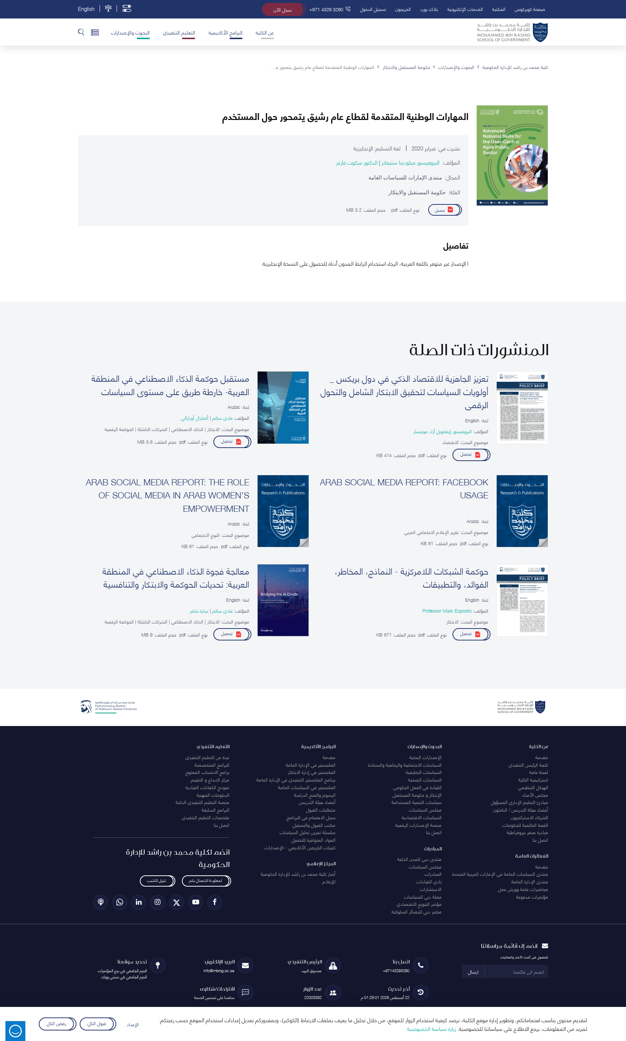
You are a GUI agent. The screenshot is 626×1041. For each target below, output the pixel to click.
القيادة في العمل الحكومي (417, 787)
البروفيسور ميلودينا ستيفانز (409, 162)
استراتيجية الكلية (533, 779)
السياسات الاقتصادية (422, 817)
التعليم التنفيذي (179, 32)
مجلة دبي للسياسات (423, 896)
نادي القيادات (429, 881)
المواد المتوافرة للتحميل (313, 839)
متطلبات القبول (320, 809)
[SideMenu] (95, 32)
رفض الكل (56, 1023)
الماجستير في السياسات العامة (306, 787)
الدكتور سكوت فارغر (356, 162)
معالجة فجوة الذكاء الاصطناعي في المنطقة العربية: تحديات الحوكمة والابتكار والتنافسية (176, 577)
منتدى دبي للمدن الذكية (419, 858)
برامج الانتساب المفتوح (207, 771)
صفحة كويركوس (530, 8)
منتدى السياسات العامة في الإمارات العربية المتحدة (500, 873)
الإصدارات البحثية (425, 756)
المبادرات (433, 873)
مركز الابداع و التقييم (210, 779)
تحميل (440, 209)
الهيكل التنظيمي (533, 787)
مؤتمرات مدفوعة (532, 896)
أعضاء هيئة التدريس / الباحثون (520, 809)
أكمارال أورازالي (194, 417)
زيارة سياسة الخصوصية (431, 1028)
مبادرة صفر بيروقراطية (527, 832)
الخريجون (403, 8)
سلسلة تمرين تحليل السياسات (307, 832)
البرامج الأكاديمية (225, 32)
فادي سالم (222, 417)
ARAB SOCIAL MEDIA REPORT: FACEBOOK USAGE (404, 488)
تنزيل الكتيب (156, 880)
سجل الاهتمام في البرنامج (311, 817)
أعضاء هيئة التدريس (317, 801)
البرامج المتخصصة (212, 764)
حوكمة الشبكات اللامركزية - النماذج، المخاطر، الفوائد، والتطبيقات (411, 577)
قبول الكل (97, 1023)
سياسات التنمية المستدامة (417, 801)
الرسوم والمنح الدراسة (314, 794)
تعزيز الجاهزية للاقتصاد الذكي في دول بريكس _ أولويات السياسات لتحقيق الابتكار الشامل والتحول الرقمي (404, 391)
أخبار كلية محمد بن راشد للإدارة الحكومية (298, 873)
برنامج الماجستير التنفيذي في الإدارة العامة (295, 779)
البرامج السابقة (215, 809)
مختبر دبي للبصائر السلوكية (417, 911)
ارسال (473, 971)
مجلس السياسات (425, 809)
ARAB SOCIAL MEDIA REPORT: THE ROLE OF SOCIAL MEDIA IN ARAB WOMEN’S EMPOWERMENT (167, 495)
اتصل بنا (540, 839)
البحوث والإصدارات (130, 32)
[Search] (81, 32)
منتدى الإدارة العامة (530, 881)
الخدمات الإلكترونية (465, 8)
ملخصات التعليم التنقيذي (205, 817)
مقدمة (541, 756)
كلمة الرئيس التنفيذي (528, 764)
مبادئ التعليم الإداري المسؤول (519, 801)
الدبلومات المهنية (213, 794)
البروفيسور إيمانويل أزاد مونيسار (442, 431)
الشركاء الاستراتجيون (529, 817)
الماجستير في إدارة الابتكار (311, 771)
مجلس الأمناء (535, 794)
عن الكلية (265, 32)
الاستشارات (431, 888)
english (86, 8)
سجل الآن (283, 9)
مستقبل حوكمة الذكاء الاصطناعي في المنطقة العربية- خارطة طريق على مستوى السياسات (170, 384)
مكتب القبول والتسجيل (314, 824)
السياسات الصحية (425, 779)
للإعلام (328, 881)
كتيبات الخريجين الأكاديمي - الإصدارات (299, 847)
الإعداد (133, 1024)
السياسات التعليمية (424, 771)
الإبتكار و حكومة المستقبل (417, 794)
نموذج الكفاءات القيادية (207, 787)
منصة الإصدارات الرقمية (418, 824)
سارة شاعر (199, 610)
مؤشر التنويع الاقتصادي (419, 903)
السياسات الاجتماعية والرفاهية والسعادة (405, 764)
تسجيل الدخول (373, 8)
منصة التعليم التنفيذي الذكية (202, 801)
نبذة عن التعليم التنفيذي (207, 756)
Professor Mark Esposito (447, 610)
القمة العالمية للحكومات (525, 824)
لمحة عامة (538, 771)
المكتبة (498, 8)
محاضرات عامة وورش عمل (523, 888)
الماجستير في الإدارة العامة (310, 764)
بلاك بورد (429, 8)
